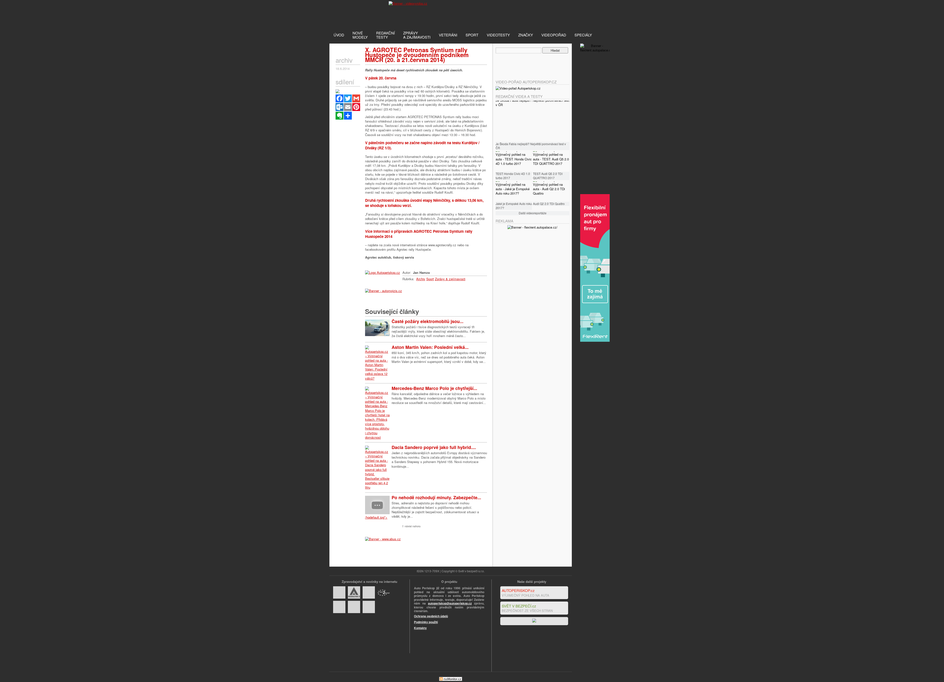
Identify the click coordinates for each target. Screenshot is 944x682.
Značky (525, 34)
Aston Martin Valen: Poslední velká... (430, 347)
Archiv (420, 279)
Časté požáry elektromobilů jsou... (427, 321)
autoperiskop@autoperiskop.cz (450, 603)
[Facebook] (339, 98)
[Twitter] (348, 98)
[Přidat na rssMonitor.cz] (450, 679)
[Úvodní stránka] (382, 272)
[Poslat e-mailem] (348, 107)
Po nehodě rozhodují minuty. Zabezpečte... (436, 497)
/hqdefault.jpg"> (376, 517)
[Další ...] (348, 116)
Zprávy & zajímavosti (450, 279)
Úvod (339, 34)
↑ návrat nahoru (411, 526)
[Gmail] (356, 98)
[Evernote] (339, 116)
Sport (472, 34)
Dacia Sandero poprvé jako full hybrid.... (434, 447)
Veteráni (448, 34)
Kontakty (420, 628)
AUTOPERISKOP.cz (518, 590)
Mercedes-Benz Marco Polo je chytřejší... (434, 388)
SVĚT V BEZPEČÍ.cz (519, 605)
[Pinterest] (356, 107)
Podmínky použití (426, 622)
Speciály (583, 34)
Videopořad (553, 34)
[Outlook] (339, 107)
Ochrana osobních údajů (431, 616)
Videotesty (498, 34)
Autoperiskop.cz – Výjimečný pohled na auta (354, 13)
